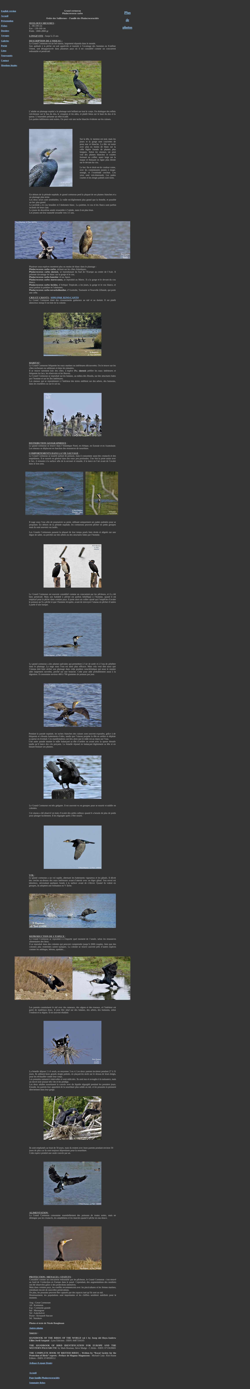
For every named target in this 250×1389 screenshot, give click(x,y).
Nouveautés (6, 55)
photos (127, 27)
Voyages (5, 35)
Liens (3, 50)
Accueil (4, 16)
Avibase (33, 1363)
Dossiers (5, 30)
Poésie (4, 46)
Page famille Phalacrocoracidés (44, 1378)
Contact (5, 60)
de (127, 20)
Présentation (7, 21)
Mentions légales (9, 65)
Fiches (4, 26)
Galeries (5, 41)
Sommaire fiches (37, 1382)
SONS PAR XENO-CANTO (65, 297)
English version (8, 11)
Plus (127, 12)
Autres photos (36, 1328)
